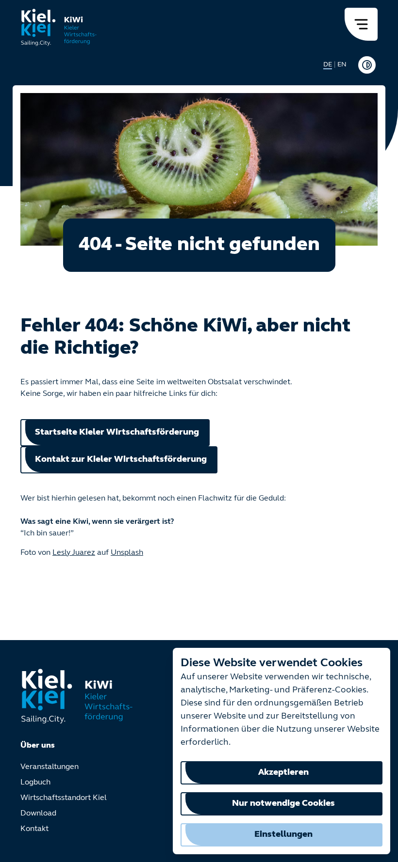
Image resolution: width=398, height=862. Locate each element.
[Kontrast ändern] (367, 65)
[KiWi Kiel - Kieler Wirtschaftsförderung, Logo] (59, 27)
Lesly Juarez (73, 553)
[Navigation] (361, 24)
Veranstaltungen (49, 767)
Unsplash (127, 553)
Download (38, 813)
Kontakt (34, 829)
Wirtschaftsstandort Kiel (63, 798)
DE (327, 64)
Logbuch (35, 782)
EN (342, 64)
